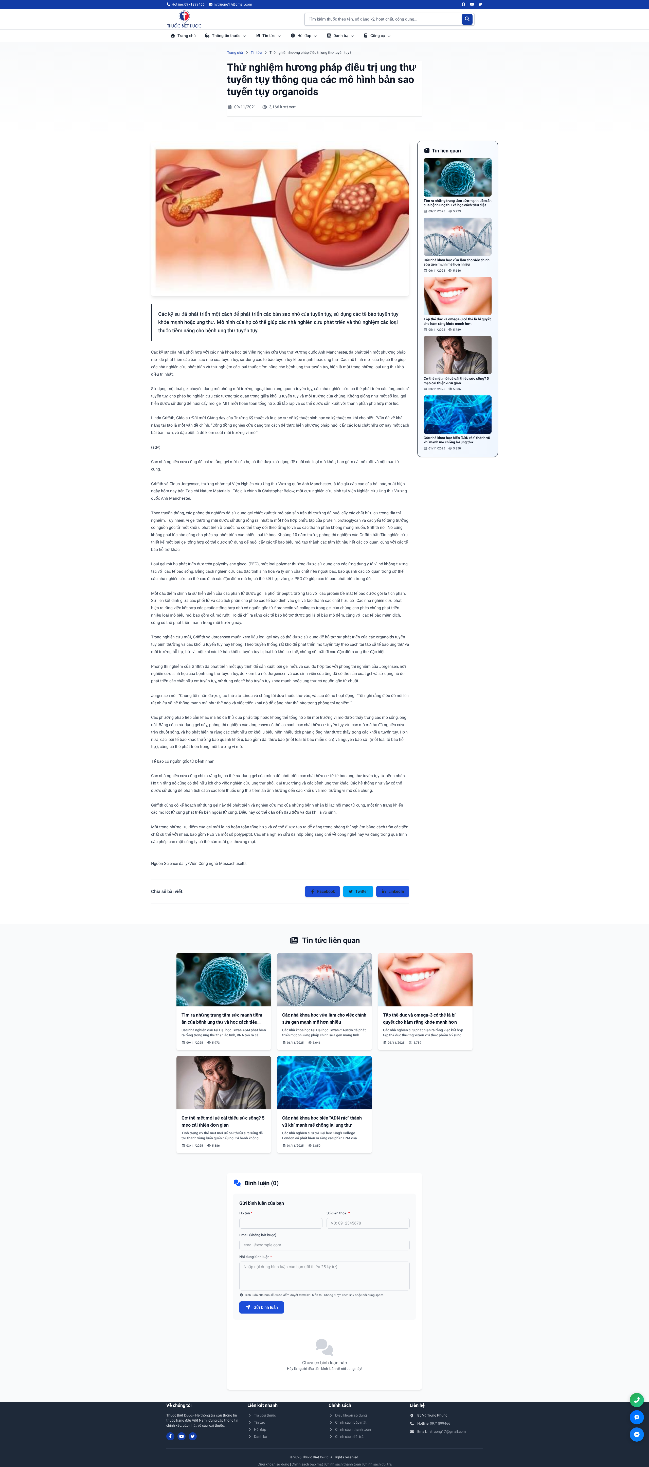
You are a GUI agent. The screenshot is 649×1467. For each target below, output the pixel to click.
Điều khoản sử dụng (351, 1415)
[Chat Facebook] (637, 1434)
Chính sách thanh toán (353, 1429)
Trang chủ (186, 35)
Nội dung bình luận (255, 1257)
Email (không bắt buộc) (257, 1235)
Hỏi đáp (304, 35)
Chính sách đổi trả (349, 1437)
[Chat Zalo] (637, 1417)
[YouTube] (472, 4)
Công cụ (378, 35)
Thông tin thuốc (226, 35)
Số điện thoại (338, 1213)
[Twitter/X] (480, 4)
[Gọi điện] (637, 1400)
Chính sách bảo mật (351, 1422)
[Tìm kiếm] (467, 19)
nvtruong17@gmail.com (446, 1431)
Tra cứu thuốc (265, 1415)
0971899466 (440, 1423)
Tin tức (269, 35)
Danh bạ (341, 35)
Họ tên (245, 1213)
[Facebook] (463, 4)
